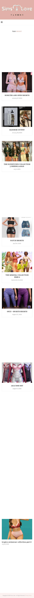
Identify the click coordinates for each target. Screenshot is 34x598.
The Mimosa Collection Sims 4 (17, 276)
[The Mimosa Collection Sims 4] (17, 262)
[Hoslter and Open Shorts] (17, 82)
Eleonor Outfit (17, 130)
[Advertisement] (17, 52)
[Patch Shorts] (17, 227)
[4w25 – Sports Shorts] (17, 298)
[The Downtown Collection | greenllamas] (17, 151)
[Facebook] (11, 15)
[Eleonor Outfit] (17, 116)
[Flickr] (18, 15)
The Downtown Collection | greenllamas (17, 165)
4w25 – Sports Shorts (17, 311)
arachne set (17, 386)
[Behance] (20, 15)
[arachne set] (17, 372)
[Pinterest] (15, 15)
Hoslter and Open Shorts (17, 95)
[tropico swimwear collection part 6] (17, 529)
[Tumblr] (22, 15)
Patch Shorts (17, 240)
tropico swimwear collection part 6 (16, 542)
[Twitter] (13, 15)
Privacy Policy (28, 595)
